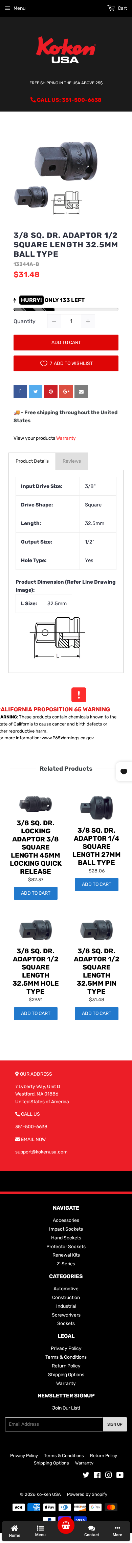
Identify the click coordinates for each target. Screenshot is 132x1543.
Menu (19, 8)
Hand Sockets (66, 1238)
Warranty (66, 438)
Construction (66, 1297)
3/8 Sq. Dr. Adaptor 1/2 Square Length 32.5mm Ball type (66, 244)
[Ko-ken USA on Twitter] (86, 1476)
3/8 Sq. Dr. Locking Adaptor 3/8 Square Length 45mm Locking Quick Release (36, 847)
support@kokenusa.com (41, 1152)
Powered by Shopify (87, 1494)
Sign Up (115, 1424)
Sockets (66, 1323)
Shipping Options (66, 1375)
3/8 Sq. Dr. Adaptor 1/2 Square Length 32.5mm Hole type (36, 971)
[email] (81, 391)
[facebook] (20, 391)
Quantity (25, 321)
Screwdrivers (66, 1315)
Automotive (66, 1289)
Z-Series (66, 1264)
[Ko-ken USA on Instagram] (108, 1476)
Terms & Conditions (66, 1357)
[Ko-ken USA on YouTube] (120, 1476)
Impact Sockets (66, 1229)
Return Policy (66, 1366)
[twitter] (35, 391)
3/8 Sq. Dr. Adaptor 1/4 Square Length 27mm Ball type (96, 846)
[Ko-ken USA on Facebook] (97, 1476)
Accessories (66, 1220)
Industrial (66, 1306)
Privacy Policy (66, 1348)
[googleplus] (66, 391)
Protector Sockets (66, 1246)
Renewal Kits (66, 1255)
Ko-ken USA (49, 1494)
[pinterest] (51, 391)
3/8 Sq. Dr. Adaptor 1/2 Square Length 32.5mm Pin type (96, 971)
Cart (122, 8)
